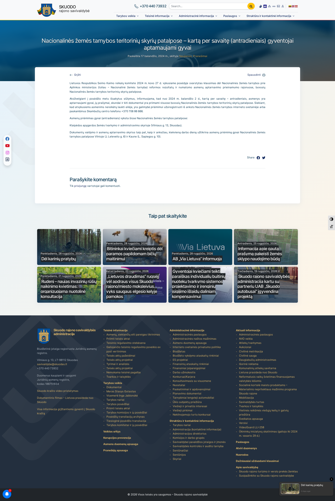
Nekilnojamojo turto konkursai (192, 414)
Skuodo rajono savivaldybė (191, 494)
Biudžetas (179, 351)
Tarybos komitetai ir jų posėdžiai (126, 425)
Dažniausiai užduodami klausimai (257, 461)
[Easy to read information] (265, 6)
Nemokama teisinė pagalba (123, 372)
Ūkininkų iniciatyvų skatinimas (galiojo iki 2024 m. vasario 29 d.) (268, 433)
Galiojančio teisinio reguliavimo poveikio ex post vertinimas (133, 349)
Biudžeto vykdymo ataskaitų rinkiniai (196, 355)
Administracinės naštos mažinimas (194, 338)
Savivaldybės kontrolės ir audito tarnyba (198, 446)
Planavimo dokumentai (187, 393)
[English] (293, 6)
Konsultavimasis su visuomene (192, 381)
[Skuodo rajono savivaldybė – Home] (46, 10)
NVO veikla (246, 338)
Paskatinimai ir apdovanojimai (191, 389)
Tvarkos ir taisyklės (118, 376)
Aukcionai (245, 347)
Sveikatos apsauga (251, 418)
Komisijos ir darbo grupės (188, 437)
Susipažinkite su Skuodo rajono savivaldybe (266, 475)
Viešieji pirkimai (182, 410)
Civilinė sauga (248, 355)
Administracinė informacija (196, 16)
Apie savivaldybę (247, 467)
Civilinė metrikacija (251, 351)
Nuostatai (179, 385)
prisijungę (80, 186)
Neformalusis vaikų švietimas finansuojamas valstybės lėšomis (267, 379)
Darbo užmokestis (184, 372)
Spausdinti (254, 74)
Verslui (243, 423)
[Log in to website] (282, 6)
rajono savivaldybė (74, 8)
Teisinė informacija (157, 16)
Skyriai (177, 459)
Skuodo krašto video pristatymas (57, 390)
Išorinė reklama (248, 364)
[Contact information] (278, 6)
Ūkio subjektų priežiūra (187, 402)
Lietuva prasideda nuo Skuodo (258, 372)
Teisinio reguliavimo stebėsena (126, 343)
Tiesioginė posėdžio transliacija (126, 421)
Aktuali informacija (248, 330)
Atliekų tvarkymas (250, 343)
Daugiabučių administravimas (257, 359)
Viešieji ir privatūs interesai (190, 406)
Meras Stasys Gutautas (121, 391)
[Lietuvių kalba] (290, 6)
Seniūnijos (179, 454)
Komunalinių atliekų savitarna (257, 368)
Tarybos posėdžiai (117, 404)
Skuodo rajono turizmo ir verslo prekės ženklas (268, 471)
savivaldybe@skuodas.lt (52, 364)
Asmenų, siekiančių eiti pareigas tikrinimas (133, 334)
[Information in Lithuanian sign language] (260, 6)
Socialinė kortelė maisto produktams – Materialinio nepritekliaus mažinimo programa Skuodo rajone (268, 389)
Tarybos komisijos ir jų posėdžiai (126, 412)
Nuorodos (242, 454)
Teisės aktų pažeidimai (120, 355)
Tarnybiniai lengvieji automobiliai (193, 397)
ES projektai (180, 359)
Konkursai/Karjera (184, 376)
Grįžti (77, 74)
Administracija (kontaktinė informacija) (197, 429)
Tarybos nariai (115, 399)
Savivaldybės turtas (251, 402)
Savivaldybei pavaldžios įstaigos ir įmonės (199, 442)
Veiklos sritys (111, 431)
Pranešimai (200, 56)
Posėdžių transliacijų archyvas (125, 416)
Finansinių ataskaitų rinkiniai (191, 364)
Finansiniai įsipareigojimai (189, 368)
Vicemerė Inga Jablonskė (122, 395)
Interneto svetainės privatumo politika (197, 347)
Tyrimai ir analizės (117, 364)
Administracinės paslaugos (190, 334)
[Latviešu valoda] (296, 6)
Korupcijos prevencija (117, 437)
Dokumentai (114, 387)
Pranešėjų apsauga (115, 450)
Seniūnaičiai (180, 450)
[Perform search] (251, 6)
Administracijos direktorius (189, 433)
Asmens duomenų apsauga (120, 444)
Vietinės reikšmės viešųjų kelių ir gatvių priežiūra (264, 412)
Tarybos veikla (125, 16)
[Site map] (269, 6)
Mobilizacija (246, 397)
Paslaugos (230, 16)
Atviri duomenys (246, 448)
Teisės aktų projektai (119, 359)
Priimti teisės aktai (118, 338)
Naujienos (185, 56)
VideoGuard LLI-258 (251, 427)
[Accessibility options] (274, 6)
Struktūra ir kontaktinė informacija (269, 16)
